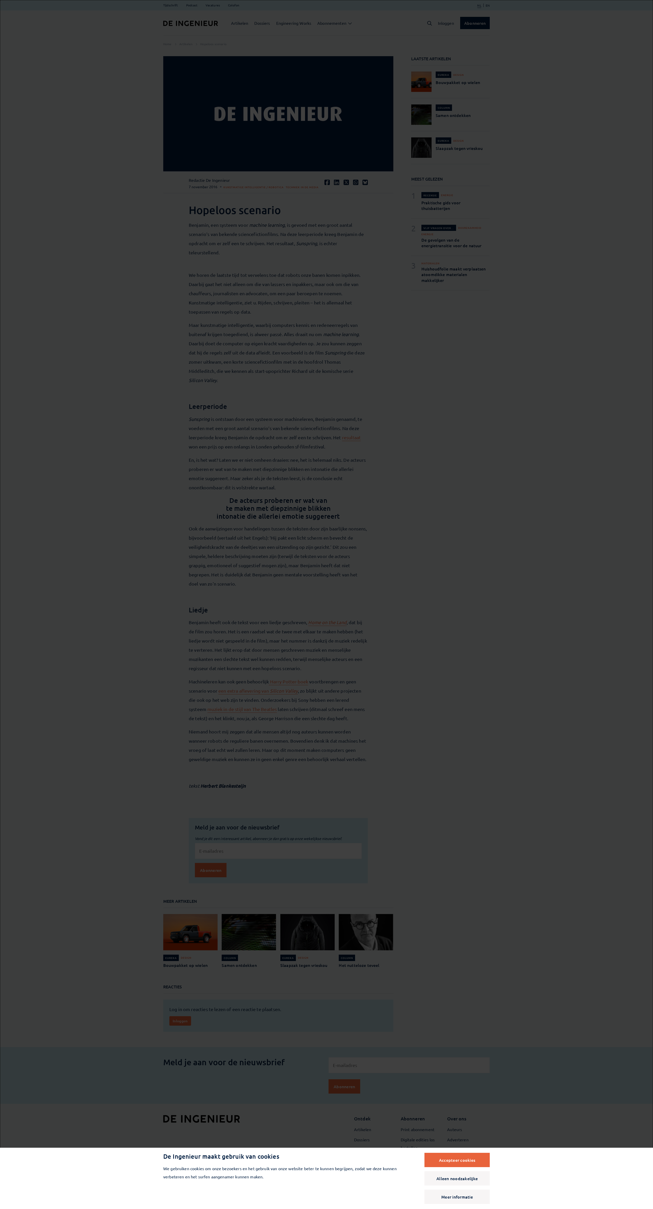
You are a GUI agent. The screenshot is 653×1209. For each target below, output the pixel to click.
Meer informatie (457, 1197)
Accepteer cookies (457, 1160)
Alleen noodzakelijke (457, 1178)
